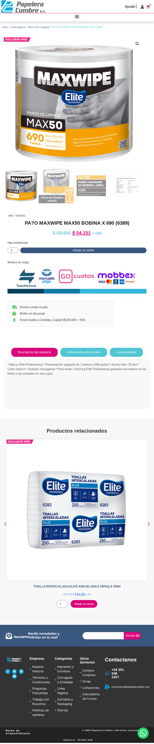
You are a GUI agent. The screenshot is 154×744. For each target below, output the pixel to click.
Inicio (5, 27)
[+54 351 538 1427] (107, 673)
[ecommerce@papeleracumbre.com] (107, 687)
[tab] (34, 352)
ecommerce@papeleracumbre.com (130, 686)
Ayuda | (131, 6)
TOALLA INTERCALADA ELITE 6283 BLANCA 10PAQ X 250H (77, 586)
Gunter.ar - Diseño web (78, 740)
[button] (77, 16)
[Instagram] (7, 671)
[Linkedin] (21, 671)
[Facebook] (14, 671)
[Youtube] (14, 676)
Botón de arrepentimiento (18, 732)
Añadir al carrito (83, 250)
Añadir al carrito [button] (84, 603)
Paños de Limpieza (38, 27)
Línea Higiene (18, 27)
